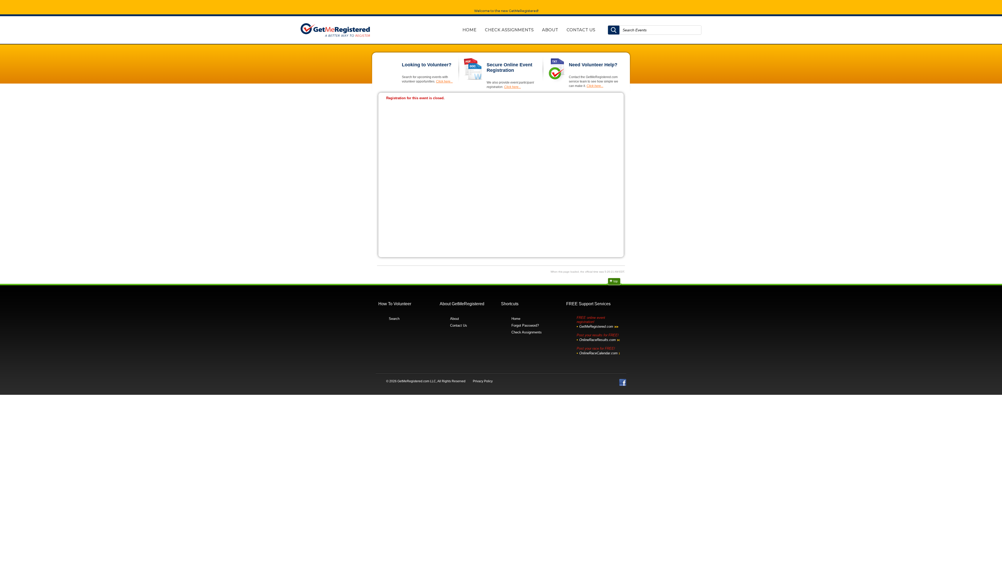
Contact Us (458, 325)
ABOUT (550, 29)
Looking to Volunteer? (426, 64)
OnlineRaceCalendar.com (598, 353)
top (614, 282)
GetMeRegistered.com (596, 326)
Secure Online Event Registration (509, 67)
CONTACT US (580, 29)
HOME (469, 29)
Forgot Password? (525, 325)
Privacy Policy (483, 381)
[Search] (613, 30)
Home (515, 319)
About (454, 319)
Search (394, 319)
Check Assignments (526, 332)
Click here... (444, 81)
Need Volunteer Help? (593, 64)
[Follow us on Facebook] (622, 382)
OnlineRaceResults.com (597, 340)
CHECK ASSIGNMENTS (509, 29)
